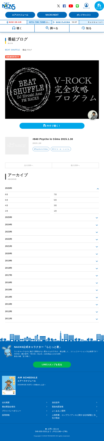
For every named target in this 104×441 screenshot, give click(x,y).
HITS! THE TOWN (37, 22)
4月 (6, 205)
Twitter (58, 5)
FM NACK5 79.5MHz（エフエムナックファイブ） (9, 6)
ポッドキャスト (84, 15)
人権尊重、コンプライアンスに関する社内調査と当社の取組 (74, 416)
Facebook (64, 5)
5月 (55, 200)
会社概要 (6, 402)
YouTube (71, 5)
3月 (55, 205)
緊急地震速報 (57, 407)
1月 (55, 211)
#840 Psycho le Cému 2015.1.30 (53, 139)
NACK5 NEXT (52, 15)
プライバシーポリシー (11, 411)
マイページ (86, 8)
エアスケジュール (20, 15)
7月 (55, 194)
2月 (6, 211)
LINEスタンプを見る (52, 364)
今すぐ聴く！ (54, 126)
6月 (6, 200)
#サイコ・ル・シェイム (60, 149)
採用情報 (6, 415)
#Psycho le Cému (41, 149)
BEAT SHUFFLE (12, 50)
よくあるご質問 (58, 411)
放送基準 (56, 402)
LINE (77, 5)
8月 (6, 194)
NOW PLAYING (63, 22)
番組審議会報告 (8, 407)
